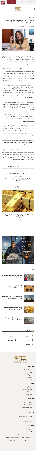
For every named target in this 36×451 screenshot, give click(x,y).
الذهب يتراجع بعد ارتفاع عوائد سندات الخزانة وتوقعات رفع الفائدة (18, 216)
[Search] (2, 9)
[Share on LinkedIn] (11, 166)
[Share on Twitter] (13, 166)
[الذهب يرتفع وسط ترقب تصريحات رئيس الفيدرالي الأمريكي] (29, 309)
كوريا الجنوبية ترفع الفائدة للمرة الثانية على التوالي (12, 276)
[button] (3, 206)
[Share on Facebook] (15, 166)
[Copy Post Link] (10, 166)
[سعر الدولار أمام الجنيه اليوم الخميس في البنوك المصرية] (29, 320)
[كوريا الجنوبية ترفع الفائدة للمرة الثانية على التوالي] (29, 277)
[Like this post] (17, 166)
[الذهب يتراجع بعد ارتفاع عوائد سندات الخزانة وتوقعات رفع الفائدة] (18, 201)
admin (28, 26)
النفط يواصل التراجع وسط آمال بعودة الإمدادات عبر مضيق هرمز (12, 297)
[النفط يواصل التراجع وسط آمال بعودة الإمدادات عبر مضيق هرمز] (29, 298)
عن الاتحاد (31, 366)
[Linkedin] (22, 441)
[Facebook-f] (25, 441)
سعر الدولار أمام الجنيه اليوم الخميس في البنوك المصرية (12, 318)
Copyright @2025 (11, 437)
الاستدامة (31, 398)
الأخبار (32, 383)
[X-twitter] (18, 441)
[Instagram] (11, 441)
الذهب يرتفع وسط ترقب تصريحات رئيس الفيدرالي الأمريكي (13, 308)
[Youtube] (14, 441)
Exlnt (17, 437)
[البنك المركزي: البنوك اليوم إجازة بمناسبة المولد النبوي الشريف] (29, 288)
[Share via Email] (8, 166)
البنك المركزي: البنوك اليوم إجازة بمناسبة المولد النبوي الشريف (13, 286)
